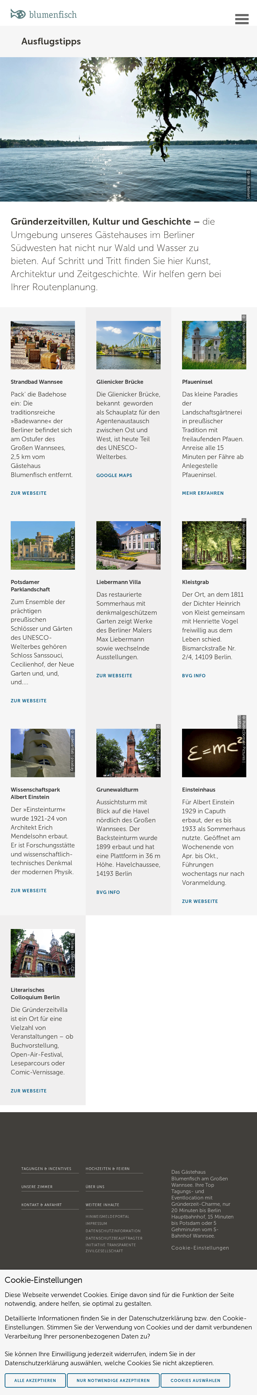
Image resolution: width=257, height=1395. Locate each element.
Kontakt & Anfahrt (41, 1205)
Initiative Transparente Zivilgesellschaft (111, 1248)
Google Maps (114, 475)
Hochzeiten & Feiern (108, 1169)
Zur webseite (29, 701)
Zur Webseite (29, 493)
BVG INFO (194, 676)
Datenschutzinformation (113, 1231)
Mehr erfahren (203, 493)
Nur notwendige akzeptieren (113, 1380)
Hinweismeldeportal (108, 1216)
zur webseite (200, 901)
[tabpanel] (128, 129)
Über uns (95, 1187)
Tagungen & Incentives (46, 1169)
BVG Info (108, 892)
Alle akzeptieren (35, 1380)
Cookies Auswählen (196, 1380)
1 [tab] (123, 195)
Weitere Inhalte (102, 1205)
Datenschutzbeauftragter (114, 1238)
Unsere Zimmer (37, 1187)
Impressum (96, 1224)
